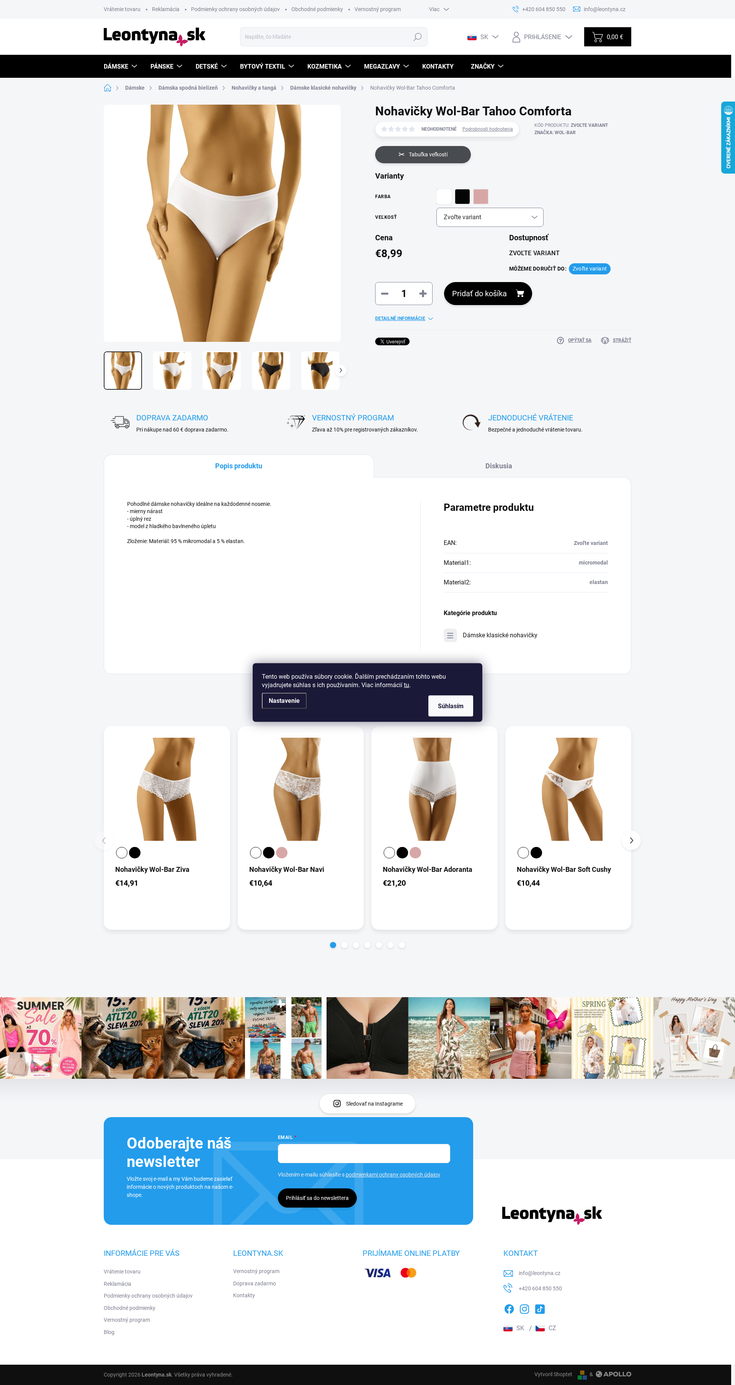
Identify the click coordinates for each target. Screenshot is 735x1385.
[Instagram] (524, 1307)
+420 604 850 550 (540, 1288)
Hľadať (418, 37)
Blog (109, 1332)
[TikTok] (540, 1307)
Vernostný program (377, 9)
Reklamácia (166, 9)
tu (406, 685)
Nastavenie (284, 700)
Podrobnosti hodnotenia (487, 129)
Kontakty (244, 1295)
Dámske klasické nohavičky (500, 635)
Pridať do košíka (479, 293)
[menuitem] (121, 66)
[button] (333, 945)
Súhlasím (451, 706)
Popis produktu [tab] (238, 466)
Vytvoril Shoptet (553, 1374)
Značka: (555, 132)
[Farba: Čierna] (134, 852)
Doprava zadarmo (254, 1283)
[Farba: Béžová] (281, 852)
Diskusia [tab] (498, 466)
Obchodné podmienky (317, 9)
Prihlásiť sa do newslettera (317, 1198)
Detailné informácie (400, 318)
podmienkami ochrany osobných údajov (393, 1175)
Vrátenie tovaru (122, 9)
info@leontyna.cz (539, 1273)
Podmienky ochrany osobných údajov (235, 9)
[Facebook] (509, 1307)
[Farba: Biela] (121, 852)
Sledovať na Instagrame (374, 1104)
